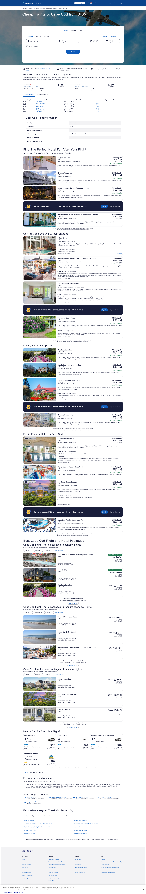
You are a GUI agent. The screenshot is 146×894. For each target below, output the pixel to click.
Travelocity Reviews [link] (53, 872)
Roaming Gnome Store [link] (27, 875)
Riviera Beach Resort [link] (29, 833)
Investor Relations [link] (26, 872)
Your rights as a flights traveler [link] (108, 872)
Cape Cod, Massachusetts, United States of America (75, 42)
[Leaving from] (41, 41)
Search (73, 52)
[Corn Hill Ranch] (89, 714)
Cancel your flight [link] (105, 864)
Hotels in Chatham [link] (29, 820)
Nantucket (38, 101)
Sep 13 (111, 42)
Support (109, 3)
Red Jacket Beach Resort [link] (81, 833)
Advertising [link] (25, 878)
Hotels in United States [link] (53, 859)
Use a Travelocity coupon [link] (107, 870)
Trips (115, 3)
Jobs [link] (23, 861)
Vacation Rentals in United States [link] (56, 861)
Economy (113, 36)
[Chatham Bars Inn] (89, 590)
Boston (37, 108)
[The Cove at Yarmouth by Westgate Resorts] (89, 560)
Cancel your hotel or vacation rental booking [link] (111, 861)
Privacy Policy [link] (78, 859)
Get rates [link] (119, 253)
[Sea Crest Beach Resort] (89, 699)
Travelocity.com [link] (26, 8)
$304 (97, 105)
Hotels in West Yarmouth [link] (80, 820)
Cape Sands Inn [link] (78, 827)
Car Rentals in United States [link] (55, 870)
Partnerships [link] (25, 867)
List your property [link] (26, 864)
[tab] (66, 30)
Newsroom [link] (24, 870)
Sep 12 (95, 42)
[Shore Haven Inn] (89, 684)
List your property (100, 3)
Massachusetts (40, 103)
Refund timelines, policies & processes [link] (110, 867)
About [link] (23, 859)
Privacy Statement (8, 892)
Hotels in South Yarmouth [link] (80, 830)
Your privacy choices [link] (80, 872)
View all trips (73, 603)
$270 (97, 101)
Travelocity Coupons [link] (53, 875)
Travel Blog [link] (51, 880)
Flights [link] (33, 8)
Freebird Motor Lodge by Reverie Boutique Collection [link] (38, 827)
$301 (97, 103)
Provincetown (39, 106)
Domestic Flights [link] (52, 867)
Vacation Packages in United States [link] (56, 864)
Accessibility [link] (78, 870)
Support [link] (103, 859)
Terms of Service (18, 892)
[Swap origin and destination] (58, 41)
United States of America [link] (42, 8)
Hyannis (38, 105)
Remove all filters (59, 550)
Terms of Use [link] (78, 864)
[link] (36, 799)
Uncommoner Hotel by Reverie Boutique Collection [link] (38, 823)
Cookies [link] (77, 861)
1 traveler (104, 36)
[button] (73, 810)
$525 (97, 108)
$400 (97, 106)
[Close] (143, 889)
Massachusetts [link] (53, 8)
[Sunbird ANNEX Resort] (89, 637)
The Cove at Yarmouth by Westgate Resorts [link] (86, 823)
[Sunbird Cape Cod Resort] (89, 622)
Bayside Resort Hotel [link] (29, 830)
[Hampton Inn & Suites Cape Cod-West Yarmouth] (89, 652)
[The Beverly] (89, 575)
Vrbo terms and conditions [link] (81, 867)
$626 (97, 110)
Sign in (122, 3)
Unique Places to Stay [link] (53, 878)
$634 (97, 111)
